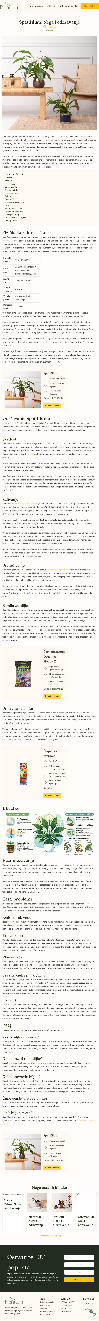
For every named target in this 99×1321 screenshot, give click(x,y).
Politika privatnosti (47, 1311)
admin (52, 26)
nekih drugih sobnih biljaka (26, 503)
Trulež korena (10, 196)
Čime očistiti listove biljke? (15, 218)
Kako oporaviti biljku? (13, 215)
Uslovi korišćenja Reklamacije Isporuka (47, 1305)
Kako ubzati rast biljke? (14, 211)
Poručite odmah (52, 406)
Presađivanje (10, 184)
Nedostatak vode (11, 193)
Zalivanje (8, 181)
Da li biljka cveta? (11, 221)
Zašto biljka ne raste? (13, 208)
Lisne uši (8, 205)
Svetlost (8, 178)
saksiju (30, 454)
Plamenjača (9, 199)
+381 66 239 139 (90, 6)
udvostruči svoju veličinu (58, 570)
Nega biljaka (45, 1314)
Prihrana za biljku (11, 190)
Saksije (50, 5)
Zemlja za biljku (11, 187)
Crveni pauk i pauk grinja (14, 202)
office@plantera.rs (68, 1305)
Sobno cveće (36, 5)
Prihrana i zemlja (68, 5)
